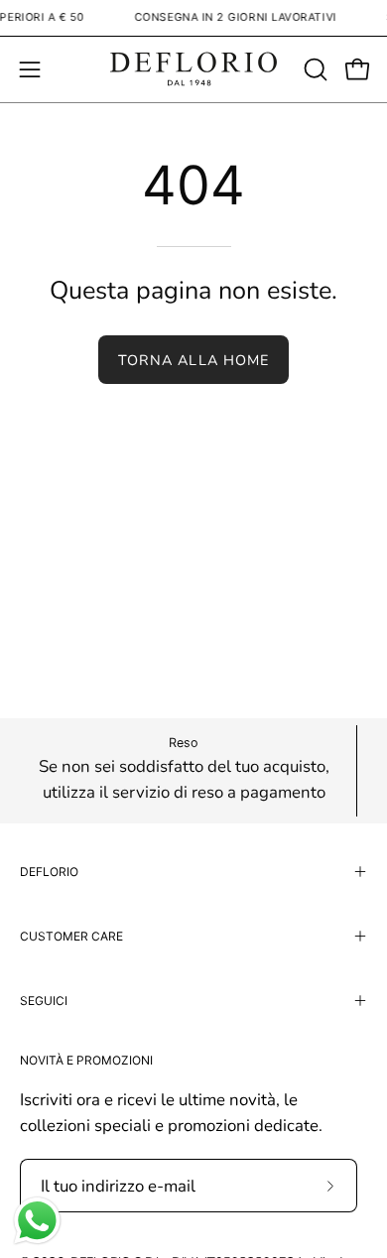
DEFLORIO (49, 871)
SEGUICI (43, 1000)
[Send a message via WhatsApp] (37, 1221)
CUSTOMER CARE (71, 936)
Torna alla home (193, 360)
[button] (313, 69)
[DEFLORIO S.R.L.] (193, 69)
